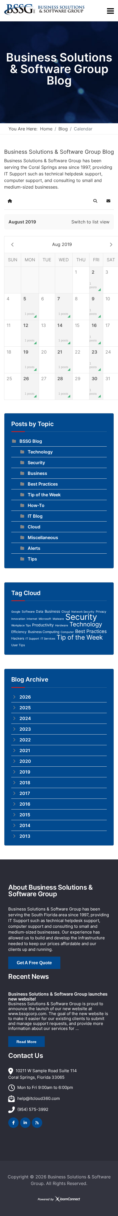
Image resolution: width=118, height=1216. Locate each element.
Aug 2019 (62, 244)
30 (93, 385)
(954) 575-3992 (32, 1109)
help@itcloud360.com (38, 1098)
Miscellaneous (43, 537)
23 (93, 359)
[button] (95, 201)
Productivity (43, 625)
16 (93, 332)
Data (39, 611)
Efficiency (19, 632)
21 (62, 359)
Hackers (17, 638)
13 (43, 325)
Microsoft (45, 618)
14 (62, 332)
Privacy (101, 611)
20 (44, 352)
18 (9, 352)
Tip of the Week (44, 494)
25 (9, 378)
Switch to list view (90, 222)
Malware (58, 618)
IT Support (32, 638)
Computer (67, 632)
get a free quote (34, 962)
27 (43, 378)
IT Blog (35, 516)
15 (77, 325)
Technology (40, 452)
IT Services (48, 638)
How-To (36, 505)
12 (29, 332)
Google (15, 611)
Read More (26, 1042)
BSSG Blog (30, 441)
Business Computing (43, 632)
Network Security (82, 611)
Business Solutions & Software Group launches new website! (58, 996)
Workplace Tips (21, 625)
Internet (32, 618)
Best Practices (43, 484)
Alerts (34, 548)
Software (28, 611)
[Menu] (110, 11)
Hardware (61, 625)
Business (37, 473)
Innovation (18, 618)
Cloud (34, 526)
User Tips (18, 645)
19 (29, 359)
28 (62, 385)
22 (77, 352)
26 (29, 385)
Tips (32, 559)
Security (36, 462)
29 (77, 378)
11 (8, 325)
